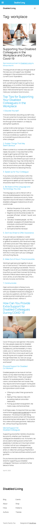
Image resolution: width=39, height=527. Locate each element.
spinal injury (7, 85)
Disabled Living (9, 8)
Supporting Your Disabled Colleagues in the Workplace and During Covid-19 (19, 53)
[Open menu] (35, 8)
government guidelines (21, 412)
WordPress (32, 523)
